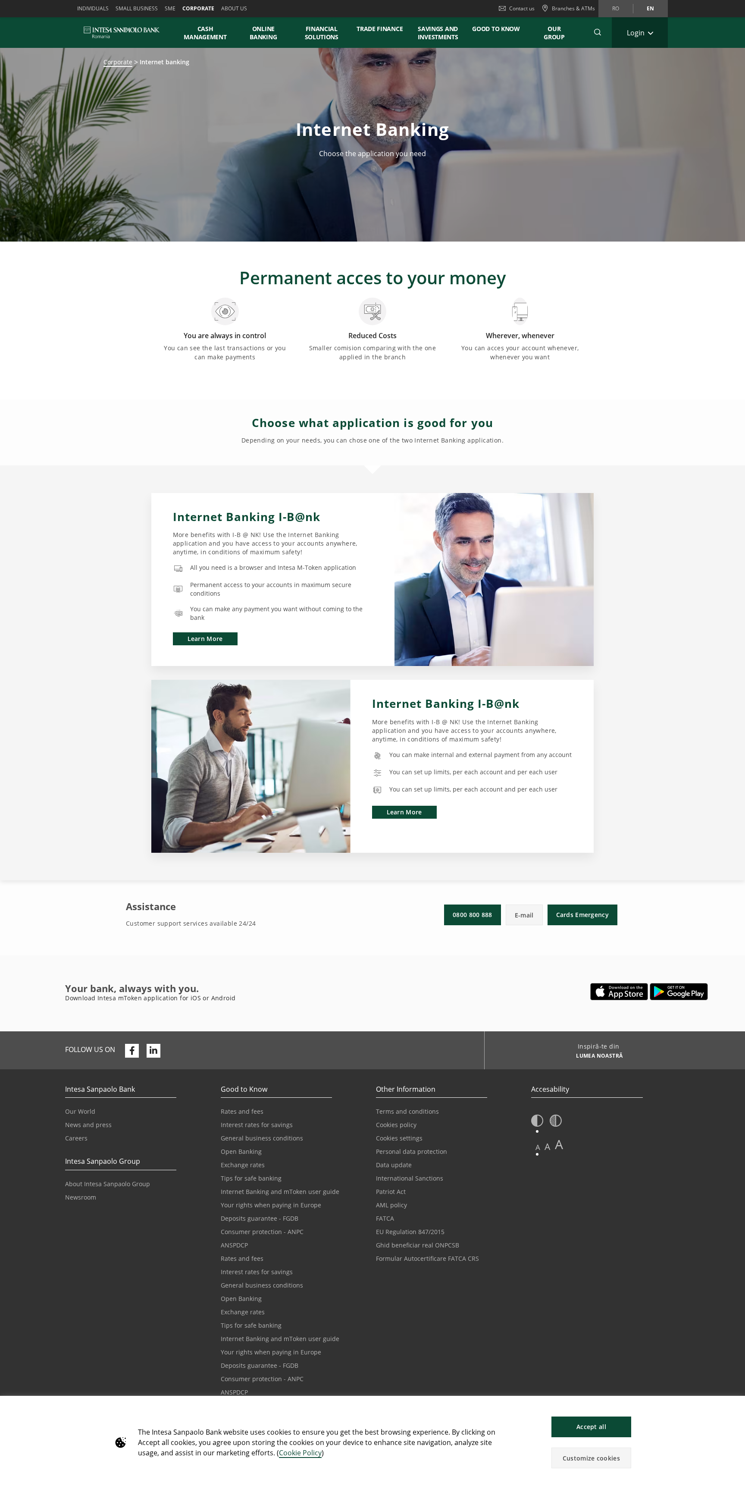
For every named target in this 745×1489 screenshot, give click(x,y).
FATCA (385, 1218)
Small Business (137, 8)
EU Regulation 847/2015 (410, 1232)
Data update (394, 1165)
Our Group (554, 33)
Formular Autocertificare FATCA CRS (427, 1258)
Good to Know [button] (496, 29)
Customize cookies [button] (591, 1458)
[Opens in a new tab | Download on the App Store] (619, 991)
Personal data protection (411, 1151)
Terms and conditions (407, 1111)
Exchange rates (243, 1165)
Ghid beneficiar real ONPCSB (417, 1245)
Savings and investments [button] (438, 33)
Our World (80, 1111)
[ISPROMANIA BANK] (121, 32)
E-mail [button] (524, 915)
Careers (76, 1138)
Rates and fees (242, 1111)
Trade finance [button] (380, 29)
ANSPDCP (234, 1245)
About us (234, 8)
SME (170, 8)
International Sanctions (409, 1178)
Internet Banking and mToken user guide (280, 1191)
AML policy (391, 1205)
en (650, 8)
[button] (734, 1407)
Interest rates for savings (257, 1125)
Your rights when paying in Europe (271, 1205)
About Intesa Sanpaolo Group (107, 1184)
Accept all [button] (591, 1427)
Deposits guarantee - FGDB (259, 1218)
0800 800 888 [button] (472, 915)
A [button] (537, 1147)
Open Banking (241, 1151)
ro (615, 8)
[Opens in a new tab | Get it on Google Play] (679, 991)
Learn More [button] (205, 639)
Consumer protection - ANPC (262, 1232)
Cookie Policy (300, 1453)
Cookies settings (399, 1138)
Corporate (198, 8)
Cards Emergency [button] (582, 915)
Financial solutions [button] (321, 33)
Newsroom (80, 1197)
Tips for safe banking (251, 1178)
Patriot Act (391, 1191)
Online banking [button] (263, 33)
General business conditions (262, 1138)
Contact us (522, 8)
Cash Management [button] (205, 33)
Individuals (93, 8)
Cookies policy (396, 1125)
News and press (88, 1125)
